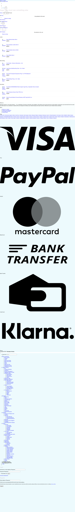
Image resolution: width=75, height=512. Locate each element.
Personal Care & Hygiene (9, 420)
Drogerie (1, 116)
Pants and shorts (7, 360)
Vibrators (54, 118)
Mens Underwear (5, 356)
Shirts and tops (7, 378)
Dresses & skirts (7, 373)
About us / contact (5, 109)
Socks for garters (10, 383)
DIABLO (65, 115)
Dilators (5, 400)
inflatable (8, 429)
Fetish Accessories (8, 411)
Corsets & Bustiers (8, 369)
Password (4, 471)
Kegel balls (6, 441)
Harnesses (6, 404)
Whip (5, 409)
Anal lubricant (9, 416)
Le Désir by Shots (36, 116)
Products (17, 118)
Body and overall (7, 361)
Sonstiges (6, 421)
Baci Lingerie (26, 115)
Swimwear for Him (8, 365)
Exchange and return (6, 111)
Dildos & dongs (70, 115)
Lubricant (6, 415)
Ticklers (5, 408)
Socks (5, 363)
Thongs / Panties (43, 118)
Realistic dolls (7, 445)
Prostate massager (10, 430)
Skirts (8, 377)
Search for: (4, 354)
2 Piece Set (2, 115)
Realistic (27, 118)
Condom (6, 414)
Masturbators (67, 116)
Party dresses (9, 374)
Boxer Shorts (6, 357)
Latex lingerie (9, 386)
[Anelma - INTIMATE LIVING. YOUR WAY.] (4, 1)
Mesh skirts (9, 375)
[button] (4, 7)
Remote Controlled (33, 118)
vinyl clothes (9, 389)
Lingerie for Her (45, 116)
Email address (5, 480)
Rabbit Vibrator (22, 118)
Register (1, 486)
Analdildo (8, 427)
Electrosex (6, 440)
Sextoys (38, 118)
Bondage (40, 115)
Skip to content (3, 0)
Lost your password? (4, 475)
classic (48, 115)
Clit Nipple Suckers (8, 398)
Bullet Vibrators (10, 447)
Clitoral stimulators (10, 448)
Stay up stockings (10, 382)
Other (6, 118)
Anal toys (6, 424)
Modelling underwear (8, 379)
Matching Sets (72, 116)
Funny (18, 116)
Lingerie (41, 116)
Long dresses (9, 376)
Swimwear (9, 394)
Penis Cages (13, 118)
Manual (59, 116)
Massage (6, 419)
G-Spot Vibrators (22, 116)
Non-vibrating (2, 118)
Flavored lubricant (10, 417)
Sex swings (6, 410)
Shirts (5, 362)
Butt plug (44, 115)
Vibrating (51, 118)
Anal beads (9, 425)
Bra (5, 368)
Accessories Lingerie (8, 115)
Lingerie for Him (51, 116)
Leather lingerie (10, 387)
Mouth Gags (6, 401)
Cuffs (62, 115)
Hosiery (31, 116)
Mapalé (62, 116)
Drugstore (4, 412)
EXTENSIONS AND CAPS (8, 116)
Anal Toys (17, 115)
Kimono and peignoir (8, 371)
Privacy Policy (5, 112)
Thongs (5, 358)
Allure (14, 115)
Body (30, 115)
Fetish (5, 385)
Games (27, 116)
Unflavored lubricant (10, 418)
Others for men (7, 364)
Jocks (5, 359)
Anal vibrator (9, 426)
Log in (9, 473)
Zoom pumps (6, 458)
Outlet (9, 118)
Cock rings (58, 115)
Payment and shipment (6, 110)
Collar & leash (7, 399)
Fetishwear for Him (8, 366)
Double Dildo (9, 437)
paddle (5, 407)
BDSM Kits (6, 396)
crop (5, 406)
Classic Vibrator (10, 450)
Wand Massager (10, 457)
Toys (47, 118)
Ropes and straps (7, 405)
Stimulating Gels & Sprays (9, 422)
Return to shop (7, 18)
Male (56, 116)
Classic (8, 436)
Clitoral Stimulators (53, 115)
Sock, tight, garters (8, 380)
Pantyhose (9, 381)
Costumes (6, 370)
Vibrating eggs (9, 456)
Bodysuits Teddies (35, 115)
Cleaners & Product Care (9, 413)
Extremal (6, 403)
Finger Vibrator (9, 452)
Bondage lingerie (10, 388)
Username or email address (7, 469)
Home (1, 12)
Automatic (21, 115)
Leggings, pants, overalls (9, 372)
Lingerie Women (5, 367)
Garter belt (9, 384)
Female (15, 116)
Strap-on (8, 439)
